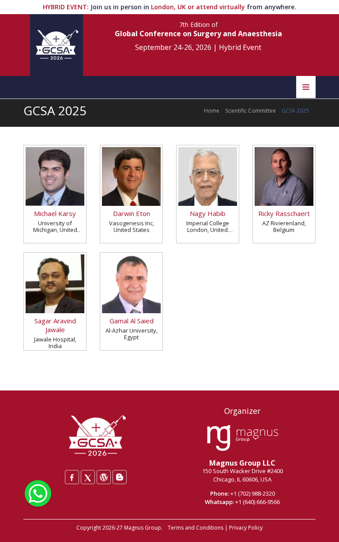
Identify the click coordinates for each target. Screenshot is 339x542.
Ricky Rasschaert (284, 213)
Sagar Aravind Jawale (55, 325)
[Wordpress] (104, 477)
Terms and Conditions (195, 527)
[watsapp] (38, 492)
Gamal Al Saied (131, 320)
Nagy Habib (208, 213)
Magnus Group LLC (242, 463)
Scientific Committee (250, 110)
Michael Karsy (55, 213)
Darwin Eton (131, 213)
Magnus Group (142, 527)
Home (211, 110)
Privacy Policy (246, 527)
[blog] (120, 477)
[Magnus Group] (242, 438)
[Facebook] (72, 477)
